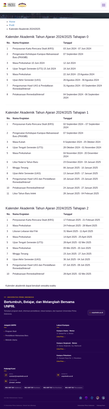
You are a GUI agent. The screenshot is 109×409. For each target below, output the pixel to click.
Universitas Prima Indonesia (86, 405)
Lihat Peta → (61, 336)
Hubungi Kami (101, 405)
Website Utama (11, 340)
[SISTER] (92, 398)
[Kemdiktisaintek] (80, 398)
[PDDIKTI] (86, 398)
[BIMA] (97, 398)
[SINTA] (103, 398)
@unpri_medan (15, 382)
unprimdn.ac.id (97, 312)
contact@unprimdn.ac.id (18, 376)
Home (12, 22)
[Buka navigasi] (103, 5)
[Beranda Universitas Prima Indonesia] (19, 4)
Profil (11, 25)
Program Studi (10, 331)
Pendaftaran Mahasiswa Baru (16, 336)
